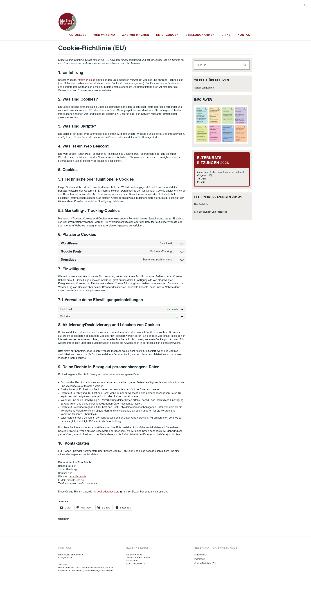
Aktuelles (78, 34)
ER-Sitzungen (167, 34)
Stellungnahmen (200, 34)
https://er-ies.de (86, 79)
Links (226, 34)
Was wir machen (135, 34)
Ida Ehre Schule (134, 554)
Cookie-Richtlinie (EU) (205, 563)
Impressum (199, 558)
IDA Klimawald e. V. (135, 563)
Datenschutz (200, 554)
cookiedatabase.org (108, 491)
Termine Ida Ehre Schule (138, 557)
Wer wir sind (104, 34)
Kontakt (245, 34)
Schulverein (132, 560)
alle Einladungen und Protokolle (210, 211)
